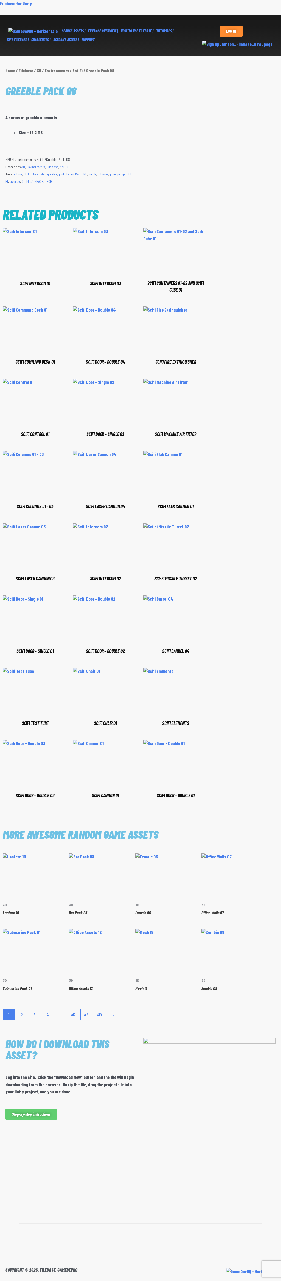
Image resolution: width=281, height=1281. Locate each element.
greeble (52, 174)
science (15, 181)
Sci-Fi (77, 70)
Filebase (26, 70)
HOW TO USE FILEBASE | (137, 31)
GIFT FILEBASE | (18, 39)
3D (39, 70)
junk (62, 174)
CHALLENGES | (40, 39)
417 (73, 1014)
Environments (57, 70)
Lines (70, 174)
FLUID (28, 174)
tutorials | (164, 31)
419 (99, 1014)
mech (92, 174)
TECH (48, 181)
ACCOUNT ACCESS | (66, 39)
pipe (113, 174)
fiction (17, 174)
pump (121, 174)
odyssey (103, 174)
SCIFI (25, 181)
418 (86, 1014)
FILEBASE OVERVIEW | (103, 31)
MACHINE (81, 174)
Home (10, 70)
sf (31, 181)
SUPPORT (88, 39)
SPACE (39, 181)
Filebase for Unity (16, 3)
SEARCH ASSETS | (73, 31)
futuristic (39, 174)
